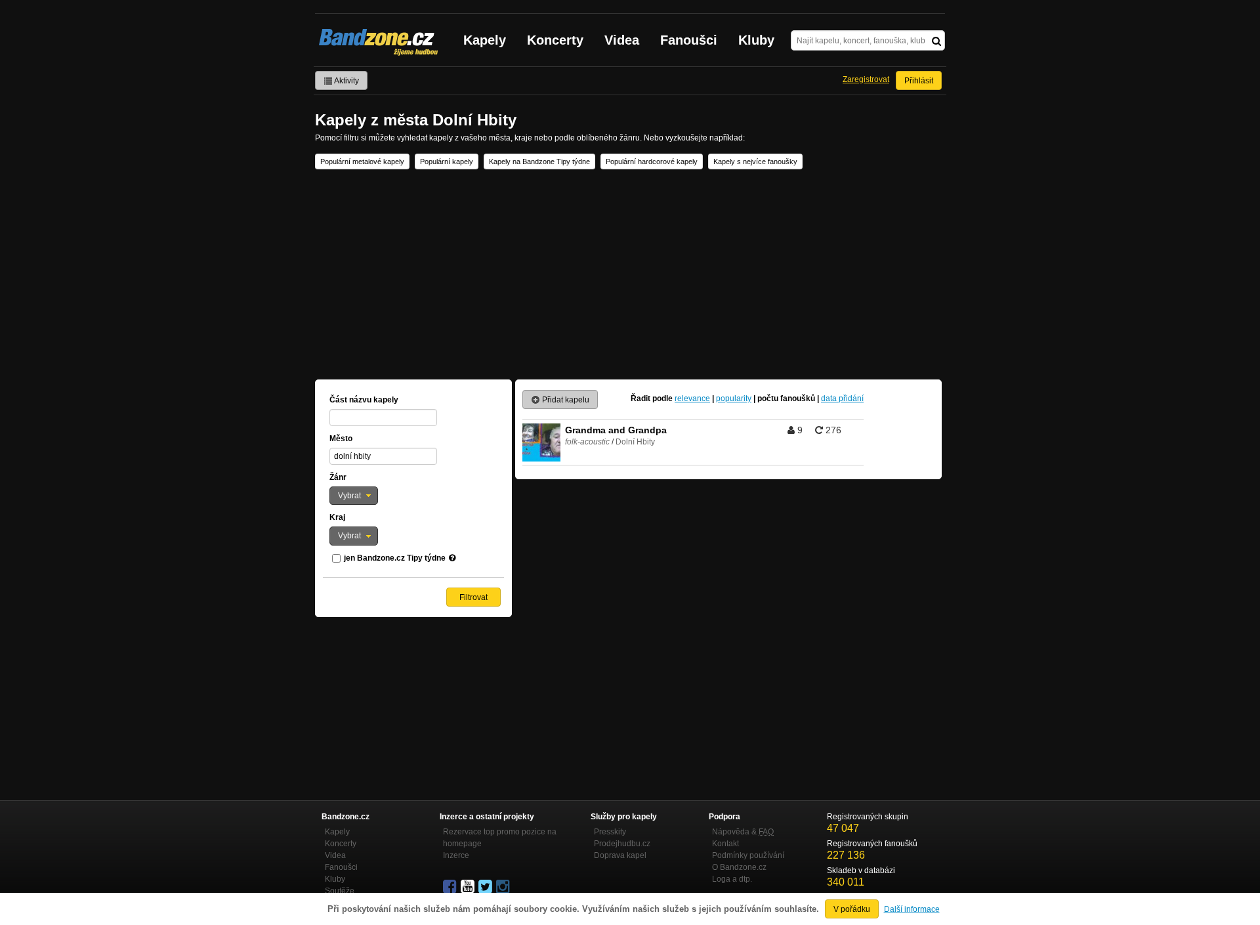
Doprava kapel (620, 855)
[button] (353, 495)
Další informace (912, 909)
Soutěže (339, 890)
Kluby (756, 40)
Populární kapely (446, 161)
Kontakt (725, 843)
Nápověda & (743, 831)
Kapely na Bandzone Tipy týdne (539, 161)
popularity (733, 398)
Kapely (484, 40)
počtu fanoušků (786, 398)
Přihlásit (918, 80)
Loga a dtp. (732, 879)
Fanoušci (688, 40)
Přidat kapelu (564, 399)
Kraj (337, 517)
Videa (621, 40)
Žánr (337, 477)
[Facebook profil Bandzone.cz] (451, 886)
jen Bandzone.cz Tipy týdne (395, 558)
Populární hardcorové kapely (652, 161)
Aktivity (346, 80)
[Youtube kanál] (468, 886)
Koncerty (555, 40)
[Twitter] (486, 886)
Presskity (610, 831)
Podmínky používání (748, 855)
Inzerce (456, 855)
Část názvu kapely (363, 399)
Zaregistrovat (866, 79)
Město (340, 438)
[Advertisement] (630, 274)
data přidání (842, 398)
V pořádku (851, 909)
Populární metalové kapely (362, 161)
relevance (692, 398)
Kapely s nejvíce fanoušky (755, 161)
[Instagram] (504, 886)
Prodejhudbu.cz (622, 843)
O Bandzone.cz (739, 867)
